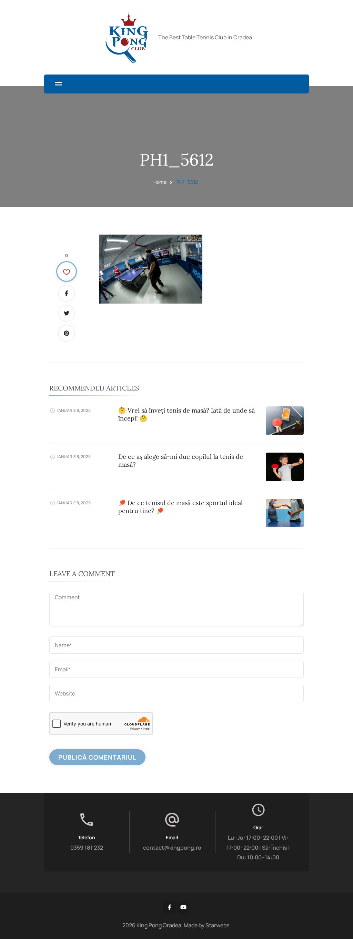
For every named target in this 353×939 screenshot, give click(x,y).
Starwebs (217, 925)
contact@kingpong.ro (172, 847)
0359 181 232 (86, 847)
